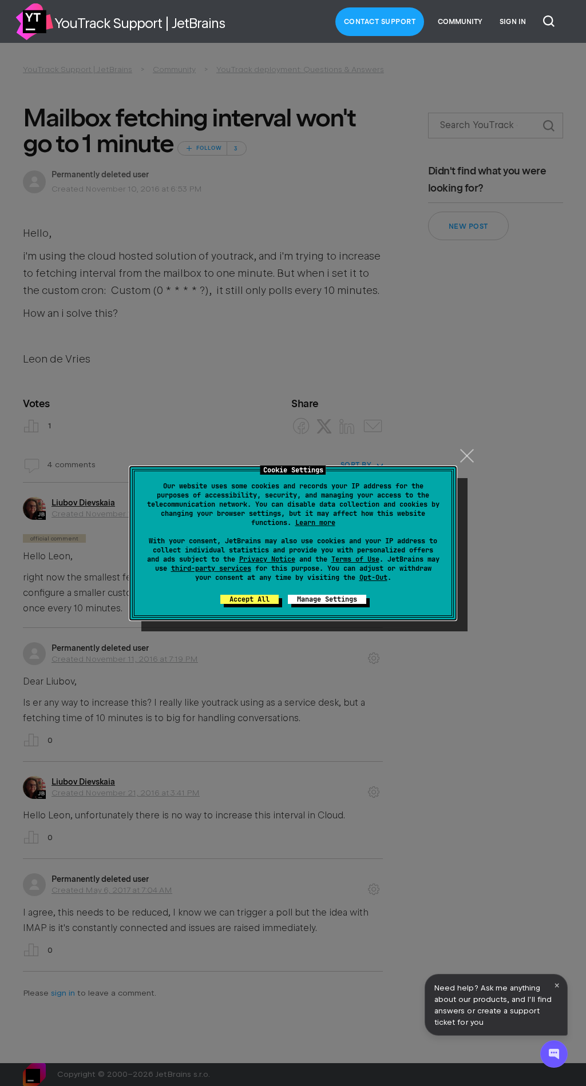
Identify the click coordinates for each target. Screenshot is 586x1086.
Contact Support (380, 22)
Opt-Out (373, 577)
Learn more (315, 522)
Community (460, 22)
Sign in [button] (513, 22)
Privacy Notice (267, 559)
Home (34, 21)
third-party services (211, 568)
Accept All (249, 599)
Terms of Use (355, 559)
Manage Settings (327, 599)
